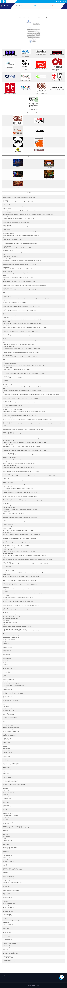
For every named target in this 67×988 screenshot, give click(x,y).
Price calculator (43, 6)
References (36, 6)
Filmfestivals (22, 6)
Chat (65, 1)
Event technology (29, 6)
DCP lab (16, 6)
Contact (59, 1)
